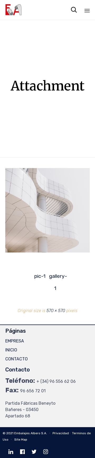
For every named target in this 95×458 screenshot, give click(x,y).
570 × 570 (55, 310)
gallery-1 (55, 277)
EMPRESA (14, 341)
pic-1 (39, 276)
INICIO (11, 349)
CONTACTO (16, 358)
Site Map (20, 439)
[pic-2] (47, 251)
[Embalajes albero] (13, 10)
